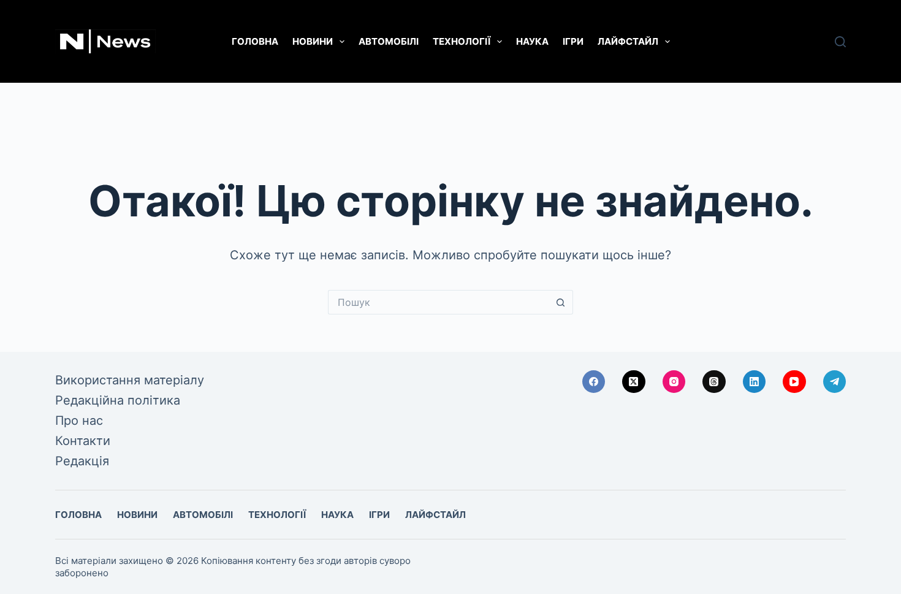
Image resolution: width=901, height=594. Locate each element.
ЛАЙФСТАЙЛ (628, 41)
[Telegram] (834, 382)
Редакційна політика (117, 400)
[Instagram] (674, 382)
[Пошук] (840, 41)
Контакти (82, 440)
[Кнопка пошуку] (561, 302)
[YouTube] (794, 382)
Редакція (82, 461)
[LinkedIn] (754, 382)
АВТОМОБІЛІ (389, 41)
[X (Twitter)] (633, 382)
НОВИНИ (312, 41)
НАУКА (532, 41)
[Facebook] (594, 382)
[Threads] (714, 382)
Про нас (79, 420)
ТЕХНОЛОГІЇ (461, 41)
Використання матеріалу (129, 380)
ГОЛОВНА (255, 41)
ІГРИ (573, 41)
